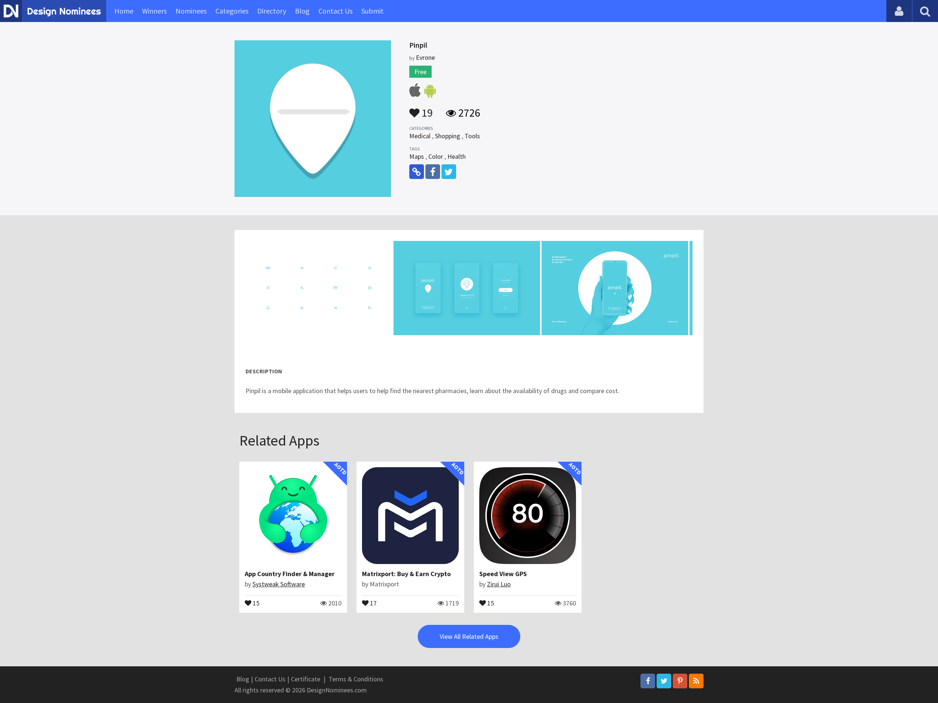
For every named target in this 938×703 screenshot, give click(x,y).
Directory (271, 10)
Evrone (425, 57)
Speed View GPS (503, 574)
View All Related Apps (469, 636)
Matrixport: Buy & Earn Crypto (406, 574)
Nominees (191, 10)
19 (426, 109)
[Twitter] (664, 681)
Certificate (305, 679)
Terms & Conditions (356, 679)
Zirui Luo (499, 584)
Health (456, 156)
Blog (302, 10)
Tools (472, 136)
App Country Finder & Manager (290, 574)
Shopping (447, 136)
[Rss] (696, 681)
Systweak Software (278, 584)
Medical (420, 136)
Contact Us (335, 10)
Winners (154, 10)
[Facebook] (647, 681)
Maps (416, 156)
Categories (231, 10)
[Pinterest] (680, 681)
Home (123, 10)
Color (435, 156)
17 (373, 602)
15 (255, 602)
